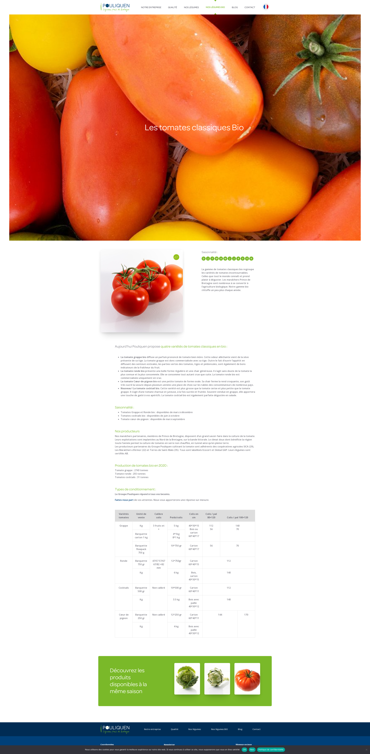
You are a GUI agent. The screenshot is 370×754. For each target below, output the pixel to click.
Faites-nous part (124, 500)
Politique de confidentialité (271, 749)
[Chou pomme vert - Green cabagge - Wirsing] (187, 678)
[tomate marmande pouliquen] (247, 678)
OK (244, 749)
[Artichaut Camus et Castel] (217, 678)
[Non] (366, 749)
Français (265, 6)
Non (252, 749)
